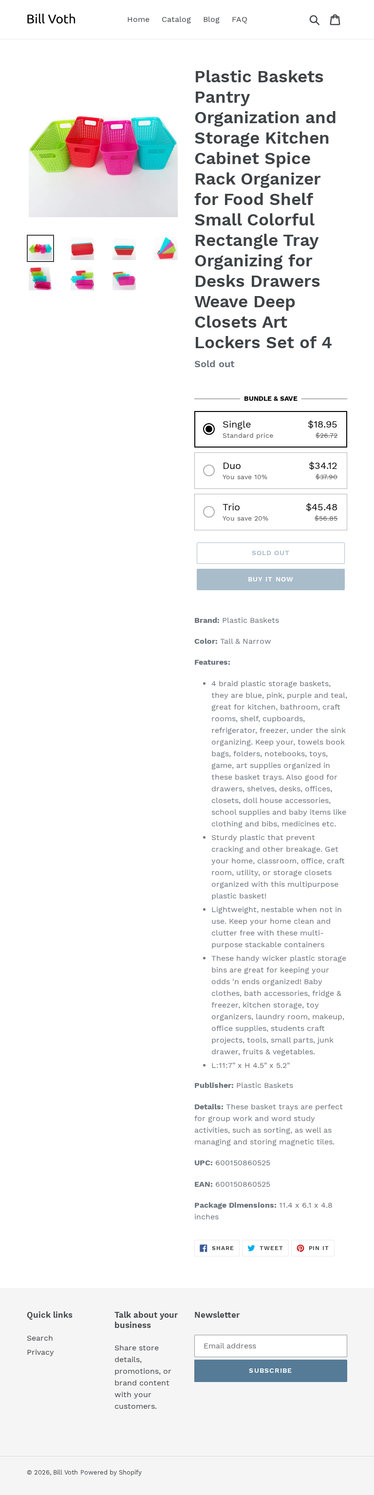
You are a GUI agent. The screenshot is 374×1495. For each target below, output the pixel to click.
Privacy (40, 1352)
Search (40, 1338)
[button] (270, 429)
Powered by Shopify (111, 1472)
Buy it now (271, 579)
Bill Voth (65, 1472)
